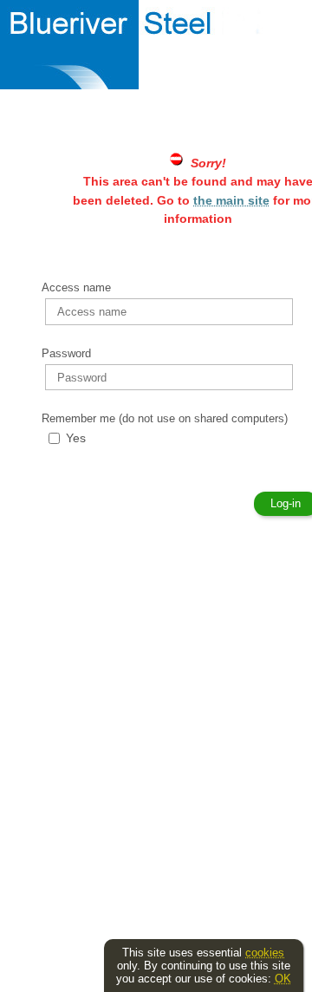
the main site (231, 200)
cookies (264, 952)
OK (283, 978)
